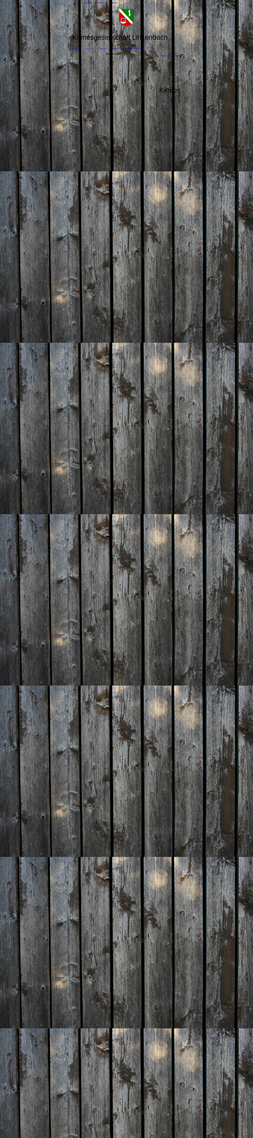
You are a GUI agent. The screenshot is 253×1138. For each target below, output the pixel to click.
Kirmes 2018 (90, 48)
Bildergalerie (102, 2)
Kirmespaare (88, 2)
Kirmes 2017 (103, 48)
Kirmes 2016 (116, 48)
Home (76, 2)
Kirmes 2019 (76, 48)
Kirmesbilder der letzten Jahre (135, 48)
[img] (126, 22)
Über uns (114, 2)
